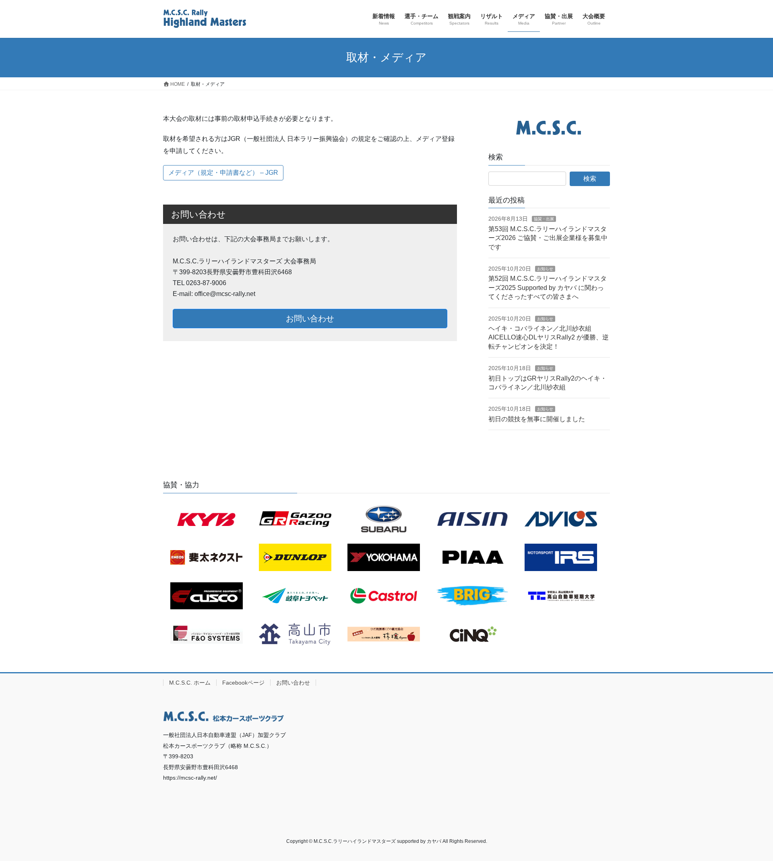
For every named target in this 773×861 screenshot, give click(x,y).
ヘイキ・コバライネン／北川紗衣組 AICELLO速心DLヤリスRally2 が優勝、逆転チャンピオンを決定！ (548, 337)
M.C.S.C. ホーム (190, 682)
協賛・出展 (544, 219)
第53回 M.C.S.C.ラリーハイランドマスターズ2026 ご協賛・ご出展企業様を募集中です (548, 238)
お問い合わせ (310, 318)
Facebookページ (243, 682)
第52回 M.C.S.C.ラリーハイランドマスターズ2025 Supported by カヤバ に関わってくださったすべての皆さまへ (547, 287)
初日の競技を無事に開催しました (536, 419)
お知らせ (545, 269)
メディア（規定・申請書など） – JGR (223, 172)
